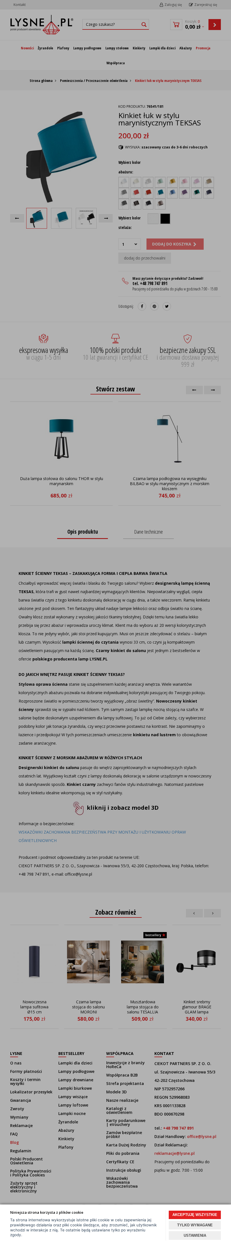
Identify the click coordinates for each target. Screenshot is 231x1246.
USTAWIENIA (195, 1235)
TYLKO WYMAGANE (195, 1225)
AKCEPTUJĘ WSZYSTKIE (194, 1215)
